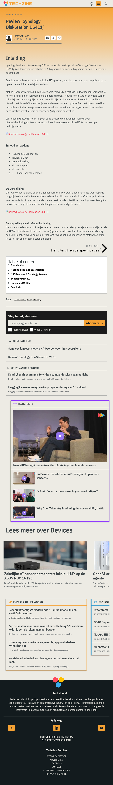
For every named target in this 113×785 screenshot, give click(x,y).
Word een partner (57, 756)
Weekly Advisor (42, 329)
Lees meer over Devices (39, 530)
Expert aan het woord (28, 602)
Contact (56, 766)
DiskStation (19, 299)
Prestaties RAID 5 (20, 283)
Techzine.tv (25, 403)
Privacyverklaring (56, 773)
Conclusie (16, 287)
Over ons (57, 763)
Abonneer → (94, 323)
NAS (29, 299)
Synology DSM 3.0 (20, 278)
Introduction (17, 265)
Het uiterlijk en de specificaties (27, 269)
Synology (37, 299)
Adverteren (56, 759)
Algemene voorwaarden (56, 770)
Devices (18, 14)
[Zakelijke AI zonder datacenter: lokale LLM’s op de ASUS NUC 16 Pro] (45, 555)
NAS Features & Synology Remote (29, 274)
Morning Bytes (20, 329)
